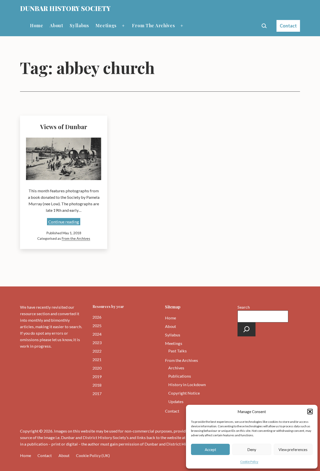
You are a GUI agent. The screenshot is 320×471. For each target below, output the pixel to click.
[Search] (247, 329)
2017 (97, 393)
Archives (176, 367)
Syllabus (79, 25)
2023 (97, 342)
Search (244, 307)
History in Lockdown (187, 384)
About (56, 25)
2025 (97, 325)
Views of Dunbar (63, 127)
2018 (97, 385)
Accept (210, 449)
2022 (97, 351)
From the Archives (153, 25)
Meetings (106, 25)
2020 (97, 368)
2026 (97, 317)
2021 (97, 359)
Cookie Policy (249, 462)
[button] (310, 411)
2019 (97, 376)
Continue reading (64, 222)
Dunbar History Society (65, 8)
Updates (176, 401)
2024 (97, 334)
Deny (251, 449)
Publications (179, 376)
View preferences (293, 449)
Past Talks (177, 350)
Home (36, 25)
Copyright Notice (184, 393)
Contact (288, 25)
